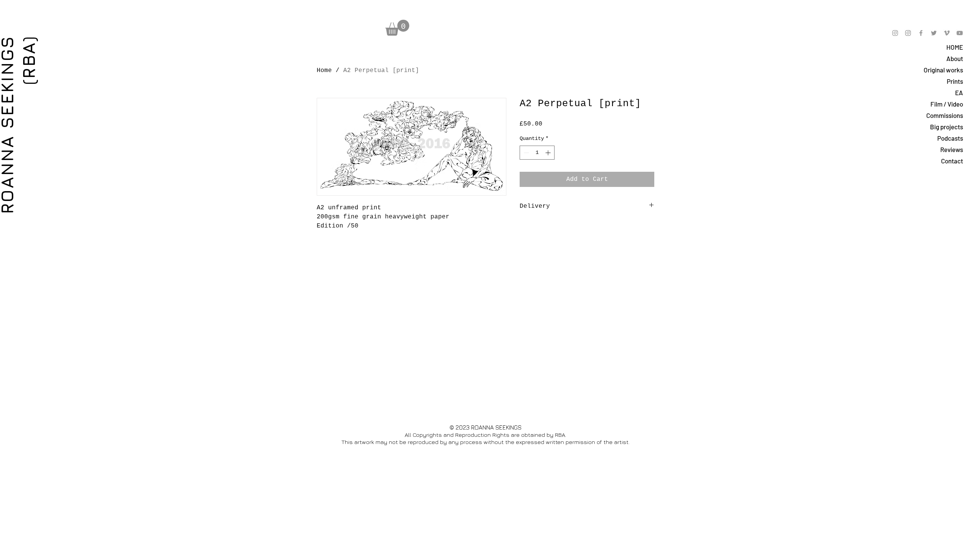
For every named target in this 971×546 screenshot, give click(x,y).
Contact (952, 161)
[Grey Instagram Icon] (895, 33)
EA (959, 92)
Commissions (944, 115)
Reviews (951, 149)
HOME (954, 47)
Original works (943, 70)
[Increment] (548, 152)
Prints (955, 81)
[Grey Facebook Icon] (921, 33)
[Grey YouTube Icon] (959, 33)
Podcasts (950, 138)
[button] (397, 28)
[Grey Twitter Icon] (934, 33)
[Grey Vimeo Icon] (947, 33)
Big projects (946, 126)
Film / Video (946, 104)
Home (324, 70)
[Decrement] (525, 152)
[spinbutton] (537, 152)
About (954, 58)
